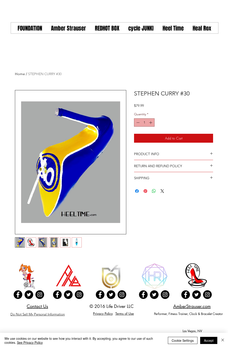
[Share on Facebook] (137, 191)
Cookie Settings (183, 340)
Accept (209, 340)
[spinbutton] (144, 122)
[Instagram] (39, 294)
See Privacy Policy (30, 342)
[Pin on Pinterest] (145, 191)
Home (20, 74)
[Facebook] (18, 294)
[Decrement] (137, 122)
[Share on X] (162, 191)
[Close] (222, 340)
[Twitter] (28, 294)
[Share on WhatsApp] (154, 191)
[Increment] (151, 122)
